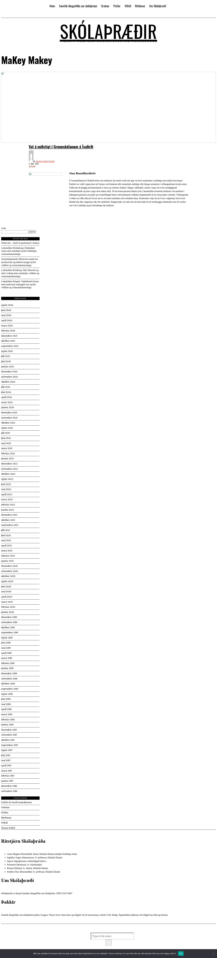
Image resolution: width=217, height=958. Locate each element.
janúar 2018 (7, 724)
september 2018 (9, 688)
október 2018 (8, 683)
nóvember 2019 (9, 622)
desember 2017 (9, 729)
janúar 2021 (7, 561)
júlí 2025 (5, 356)
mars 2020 (7, 602)
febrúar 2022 (8, 504)
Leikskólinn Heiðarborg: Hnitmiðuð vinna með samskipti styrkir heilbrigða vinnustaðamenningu (19, 251)
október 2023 (8, 422)
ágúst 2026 (7, 305)
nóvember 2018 (9, 678)
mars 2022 (7, 499)
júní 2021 (6, 535)
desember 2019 (9, 617)
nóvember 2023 (9, 417)
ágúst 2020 (7, 581)
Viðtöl (4, 822)
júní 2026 (6, 310)
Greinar (32, 166)
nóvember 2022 (9, 469)
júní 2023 (6, 438)
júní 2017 (5, 755)
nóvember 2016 (9, 791)
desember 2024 (9, 371)
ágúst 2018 (7, 694)
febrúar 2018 (8, 719)
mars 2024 (7, 402)
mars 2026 (7, 325)
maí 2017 (5, 760)
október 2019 (8, 627)
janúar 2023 (7, 458)
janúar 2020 (7, 612)
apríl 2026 (6, 320)
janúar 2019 (7, 668)
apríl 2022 (6, 494)
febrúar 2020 (8, 607)
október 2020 (8, 576)
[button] (108, 942)
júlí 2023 (5, 433)
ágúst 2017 (6, 750)
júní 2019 (5, 642)
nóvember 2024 (9, 376)
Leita (3, 228)
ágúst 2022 (7, 479)
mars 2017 (6, 770)
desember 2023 (9, 412)
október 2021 (8, 520)
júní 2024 (6, 392)
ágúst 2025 (7, 351)
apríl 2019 (6, 653)
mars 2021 (6, 550)
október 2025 (8, 341)
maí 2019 (6, 648)
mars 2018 (6, 714)
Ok (181, 953)
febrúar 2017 (7, 775)
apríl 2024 (6, 397)
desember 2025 (9, 336)
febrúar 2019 (7, 663)
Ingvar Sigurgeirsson (45, 161)
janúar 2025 (7, 366)
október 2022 (8, 474)
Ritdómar (6, 817)
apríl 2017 (6, 765)
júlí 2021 (5, 530)
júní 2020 (6, 586)
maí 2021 (6, 540)
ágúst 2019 (7, 637)
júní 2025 (6, 361)
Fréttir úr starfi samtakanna (16, 802)
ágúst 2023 (7, 428)
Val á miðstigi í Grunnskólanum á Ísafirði (61, 146)
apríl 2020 (6, 596)
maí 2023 (6, 443)
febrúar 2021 (8, 555)
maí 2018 (6, 704)
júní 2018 (6, 699)
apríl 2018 (6, 709)
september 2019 (9, 632)
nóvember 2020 (9, 571)
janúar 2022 (7, 509)
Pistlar (4, 812)
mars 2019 (6, 658)
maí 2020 (6, 591)
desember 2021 (9, 515)
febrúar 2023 (8, 453)
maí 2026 (6, 315)
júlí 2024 (5, 387)
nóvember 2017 (9, 734)
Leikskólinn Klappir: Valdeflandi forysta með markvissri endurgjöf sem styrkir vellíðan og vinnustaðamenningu (20, 284)
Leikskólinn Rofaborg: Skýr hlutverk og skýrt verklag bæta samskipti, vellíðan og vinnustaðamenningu (20, 273)
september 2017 (9, 745)
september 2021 (9, 525)
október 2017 (8, 740)
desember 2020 (9, 566)
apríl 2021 (6, 545)
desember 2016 (9, 786)
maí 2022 (6, 489)
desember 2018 (9, 673)
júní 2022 (6, 484)
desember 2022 (9, 463)
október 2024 (8, 381)
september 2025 (9, 346)
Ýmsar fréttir (8, 828)
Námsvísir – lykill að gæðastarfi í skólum (20, 243)
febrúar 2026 (8, 330)
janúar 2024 (7, 407)
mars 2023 (6, 448)
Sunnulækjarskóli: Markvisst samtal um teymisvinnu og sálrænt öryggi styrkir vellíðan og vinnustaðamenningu (19, 262)
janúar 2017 (7, 781)
